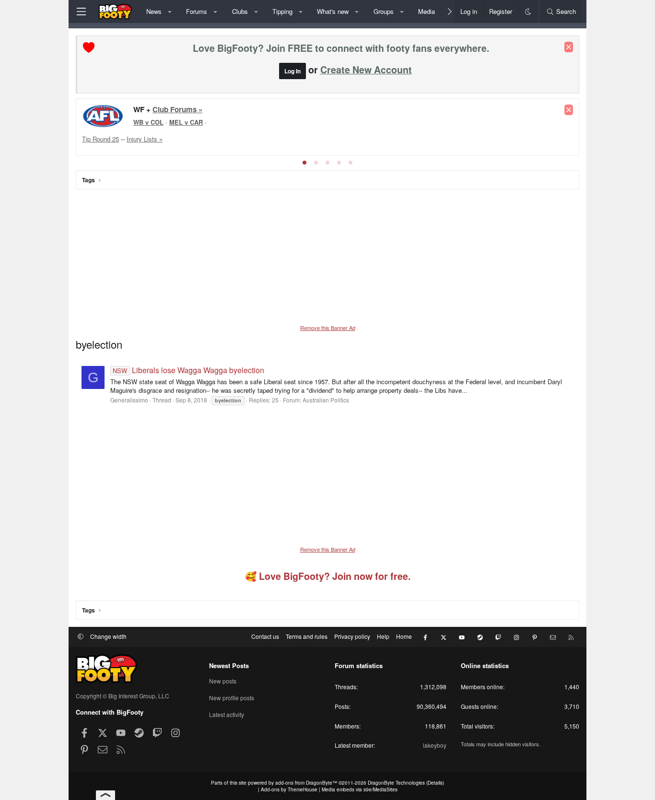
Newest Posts (229, 665)
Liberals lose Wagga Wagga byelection (188, 370)
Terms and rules (307, 636)
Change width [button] (108, 636)
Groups (384, 11)
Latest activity (226, 714)
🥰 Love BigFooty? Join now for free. (327, 576)
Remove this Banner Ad (327, 327)
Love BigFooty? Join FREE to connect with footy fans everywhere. (341, 48)
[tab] (304, 162)
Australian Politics (326, 400)
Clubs (240, 11)
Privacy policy (352, 636)
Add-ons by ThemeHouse (289, 789)
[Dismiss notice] (568, 47)
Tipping (282, 11)
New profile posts (231, 698)
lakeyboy (434, 745)
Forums (196, 11)
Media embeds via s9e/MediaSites (360, 789)
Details (435, 782)
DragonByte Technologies (396, 782)
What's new (333, 11)
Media (426, 11)
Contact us (265, 636)
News (154, 11)
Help (383, 636)
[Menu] (81, 11)
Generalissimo (129, 400)
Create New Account (366, 69)
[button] (169, 11)
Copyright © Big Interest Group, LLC (122, 696)
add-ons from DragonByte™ (306, 782)
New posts (222, 681)
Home (404, 636)
